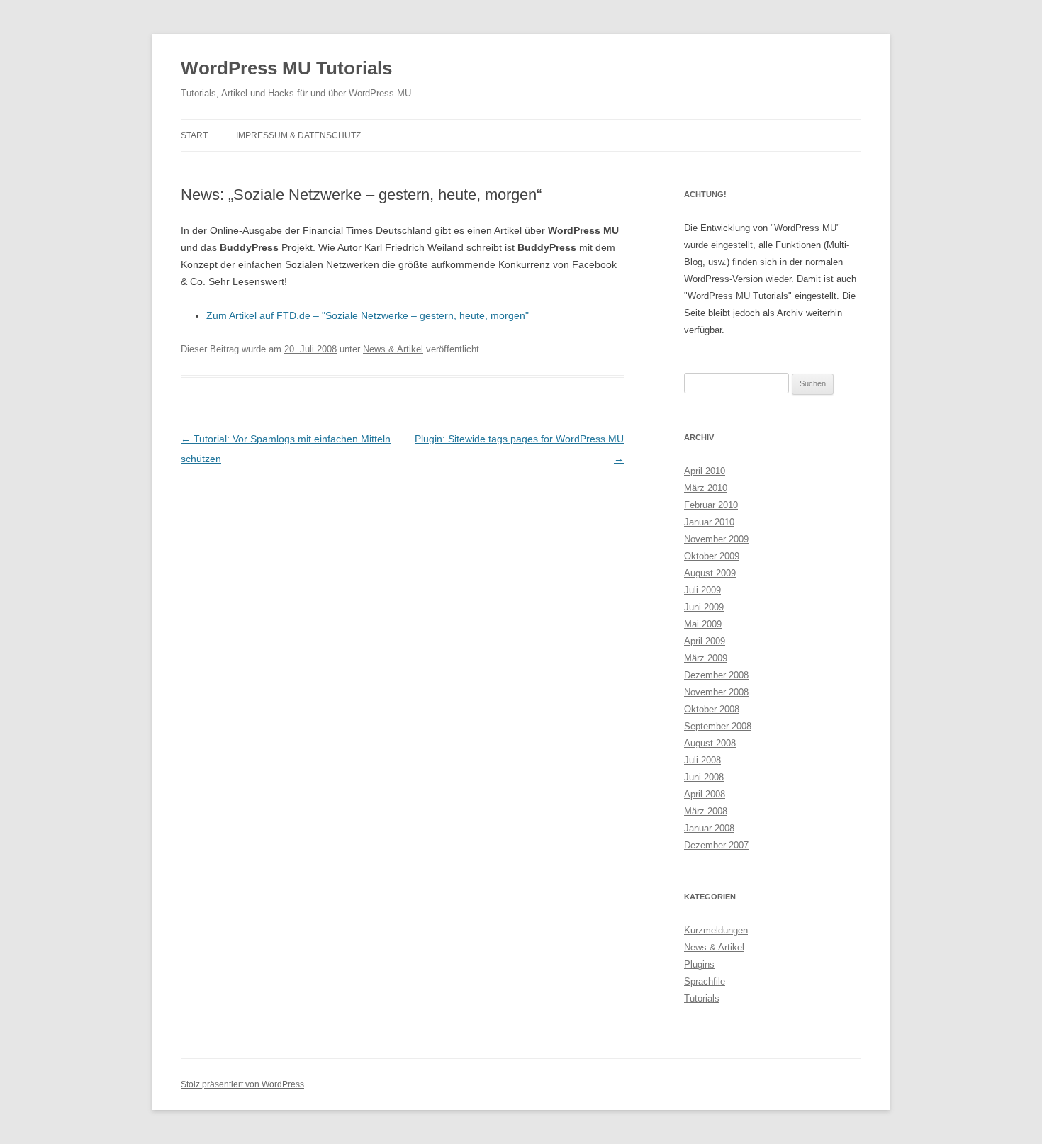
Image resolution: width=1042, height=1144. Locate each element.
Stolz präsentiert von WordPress (242, 1084)
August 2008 (710, 743)
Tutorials (701, 998)
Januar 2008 (709, 828)
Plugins (699, 964)
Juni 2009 (704, 607)
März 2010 (705, 488)
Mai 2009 (703, 624)
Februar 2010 (711, 505)
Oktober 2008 (711, 709)
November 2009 (716, 539)
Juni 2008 (704, 777)
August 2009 (710, 573)
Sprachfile (704, 981)
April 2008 (704, 794)
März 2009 (705, 658)
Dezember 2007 (716, 845)
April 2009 (704, 641)
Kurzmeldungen (716, 930)
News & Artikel (393, 349)
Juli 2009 (702, 590)
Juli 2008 (702, 760)
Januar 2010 (709, 522)
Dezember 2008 (716, 675)
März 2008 (705, 811)
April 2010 (704, 471)
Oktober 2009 (711, 556)
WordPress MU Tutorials (286, 68)
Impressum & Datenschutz (298, 135)
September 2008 (717, 726)
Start (194, 135)
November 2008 (716, 692)
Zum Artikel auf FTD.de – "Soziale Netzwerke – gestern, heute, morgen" (367, 315)
